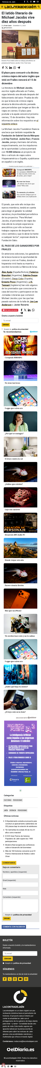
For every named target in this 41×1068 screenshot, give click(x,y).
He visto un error (10, 310)
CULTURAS (7, 800)
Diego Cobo (18, 278)
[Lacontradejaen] (20, 6)
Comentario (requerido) (11, 897)
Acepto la (16, 329)
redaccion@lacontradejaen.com (26, 1041)
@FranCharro (7, 28)
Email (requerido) (9, 880)
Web (4, 889)
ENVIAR (6, 325)
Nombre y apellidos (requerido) (15, 872)
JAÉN (6, 810)
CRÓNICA (12, 810)
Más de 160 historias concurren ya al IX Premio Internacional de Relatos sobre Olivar (20, 853)
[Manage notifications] (3, 1064)
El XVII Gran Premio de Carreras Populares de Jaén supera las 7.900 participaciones (19, 838)
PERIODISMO (17, 800)
